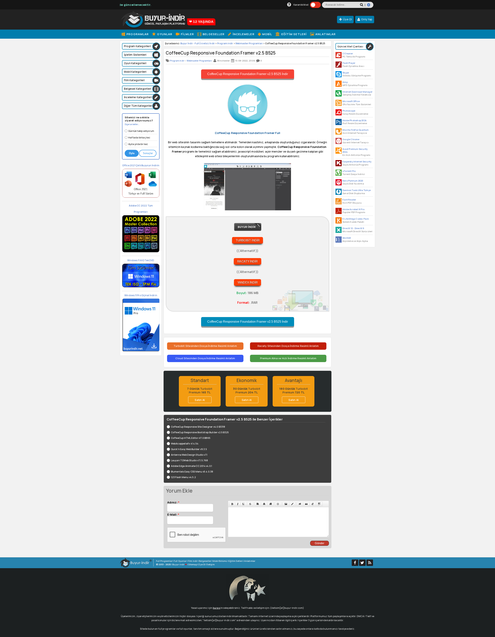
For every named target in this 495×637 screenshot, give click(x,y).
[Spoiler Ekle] (319, 504)
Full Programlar (164, 560)
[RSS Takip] (369, 562)
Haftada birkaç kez (139, 137)
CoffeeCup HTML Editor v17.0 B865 (190, 438)
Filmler (187, 34)
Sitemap (192, 564)
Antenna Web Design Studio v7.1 (189, 454)
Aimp (345, 82)
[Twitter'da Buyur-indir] (362, 562)
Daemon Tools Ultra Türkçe (356, 190)
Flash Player (348, 62)
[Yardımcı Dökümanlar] (289, 4)
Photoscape (348, 110)
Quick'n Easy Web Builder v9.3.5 (189, 449)
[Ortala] (264, 504)
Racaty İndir (247, 261)
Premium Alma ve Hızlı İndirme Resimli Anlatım (288, 358)
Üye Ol (347, 19)
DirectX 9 (359, 228)
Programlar (137, 34)
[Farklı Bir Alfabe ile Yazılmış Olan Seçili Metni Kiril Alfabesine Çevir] (312, 504)
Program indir (225, 43)
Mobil (266, 34)
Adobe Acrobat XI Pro (353, 209)
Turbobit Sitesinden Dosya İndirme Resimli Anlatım (205, 346)
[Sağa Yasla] (270, 504)
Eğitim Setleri (294, 34)
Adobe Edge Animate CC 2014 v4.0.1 (191, 466)
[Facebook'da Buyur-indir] (355, 562)
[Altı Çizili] (243, 504)
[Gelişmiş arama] (370, 6)
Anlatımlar (325, 34)
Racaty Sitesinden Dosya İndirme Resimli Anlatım (288, 346)
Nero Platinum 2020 (352, 180)
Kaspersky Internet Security (356, 161)
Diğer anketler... (132, 124)
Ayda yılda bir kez (138, 144)
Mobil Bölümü (220, 560)
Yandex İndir (247, 282)
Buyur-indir (178, 564)
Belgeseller (213, 34)
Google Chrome (350, 139)
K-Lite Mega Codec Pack (355, 218)
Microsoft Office (351, 101)
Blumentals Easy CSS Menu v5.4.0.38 (192, 471)
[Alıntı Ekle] (306, 504)
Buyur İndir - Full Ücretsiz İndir (197, 43)
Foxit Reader (349, 199)
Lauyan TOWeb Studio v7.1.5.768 (189, 460)
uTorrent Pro (349, 171)
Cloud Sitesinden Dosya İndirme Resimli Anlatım (205, 358)
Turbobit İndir (248, 240)
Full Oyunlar (180, 560)
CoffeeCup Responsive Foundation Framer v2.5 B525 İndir (247, 74)
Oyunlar (164, 34)
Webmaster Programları (249, 43)
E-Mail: (173, 514)
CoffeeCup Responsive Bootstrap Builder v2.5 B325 (200, 432)
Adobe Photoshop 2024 (354, 120)
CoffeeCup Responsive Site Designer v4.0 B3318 (198, 426)
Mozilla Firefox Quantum (355, 129)
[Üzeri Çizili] (250, 504)
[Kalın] (232, 504)
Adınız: (173, 502)
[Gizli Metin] (300, 504)
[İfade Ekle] (278, 504)
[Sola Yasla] (257, 504)
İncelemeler (243, 34)
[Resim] (285, 504)
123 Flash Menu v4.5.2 (183, 477)
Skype (345, 72)
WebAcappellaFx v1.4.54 (184, 443)
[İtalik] (238, 504)
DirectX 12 (347, 228)
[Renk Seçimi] (292, 504)
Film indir (193, 560)
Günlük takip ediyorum (141, 131)
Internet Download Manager (357, 91)
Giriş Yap (366, 19)
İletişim (211, 564)
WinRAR (346, 237)
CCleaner (347, 53)
